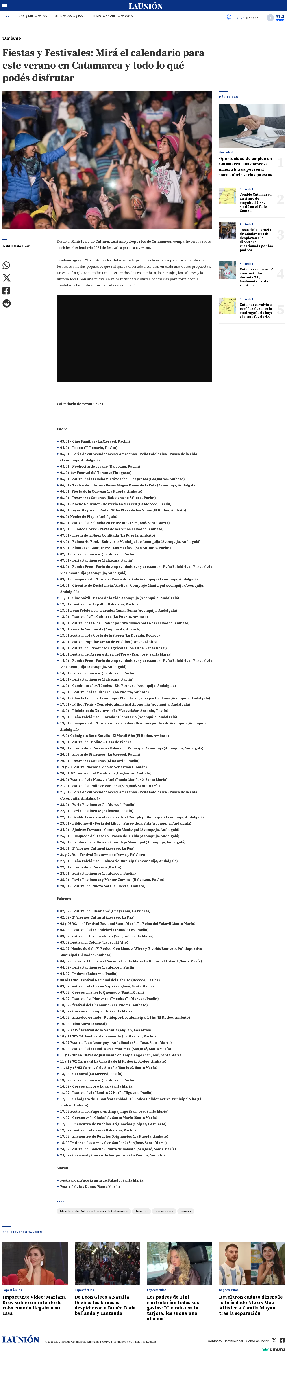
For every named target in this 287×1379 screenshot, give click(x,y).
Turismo (141, 1211)
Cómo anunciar (257, 1341)
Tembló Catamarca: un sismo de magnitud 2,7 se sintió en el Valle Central (256, 203)
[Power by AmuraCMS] (273, 1349)
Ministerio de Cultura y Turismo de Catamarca (94, 1211)
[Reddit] (26, 303)
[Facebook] (26, 290)
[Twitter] (26, 278)
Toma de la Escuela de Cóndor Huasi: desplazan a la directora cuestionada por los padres (256, 240)
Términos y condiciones (129, 1341)
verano (186, 1211)
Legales (151, 1341)
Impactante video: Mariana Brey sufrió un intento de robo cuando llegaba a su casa (34, 1305)
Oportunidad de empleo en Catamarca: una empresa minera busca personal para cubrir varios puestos (245, 166)
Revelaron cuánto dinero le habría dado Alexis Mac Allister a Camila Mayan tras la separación (251, 1305)
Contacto (215, 1341)
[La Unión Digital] (146, 5)
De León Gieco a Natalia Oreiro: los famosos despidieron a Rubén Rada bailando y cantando (105, 1305)
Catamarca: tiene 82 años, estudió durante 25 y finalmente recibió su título (256, 277)
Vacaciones (164, 1211)
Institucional (234, 1341)
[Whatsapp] (26, 265)
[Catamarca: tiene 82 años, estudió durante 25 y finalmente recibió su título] (227, 270)
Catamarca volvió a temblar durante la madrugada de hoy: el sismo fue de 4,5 (256, 311)
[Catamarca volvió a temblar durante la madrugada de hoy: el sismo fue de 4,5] (227, 305)
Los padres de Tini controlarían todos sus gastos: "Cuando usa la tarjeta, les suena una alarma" (173, 1308)
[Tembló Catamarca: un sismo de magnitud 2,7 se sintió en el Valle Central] (227, 195)
